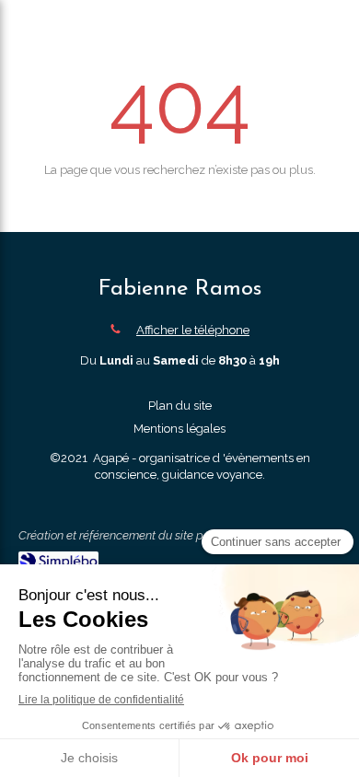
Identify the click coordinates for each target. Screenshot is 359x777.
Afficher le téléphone (192, 330)
